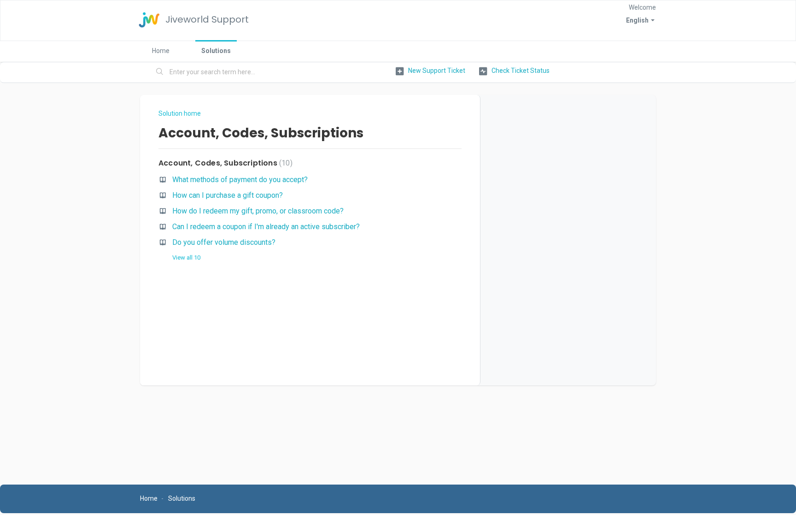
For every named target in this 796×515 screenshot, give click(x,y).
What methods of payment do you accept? (240, 179)
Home (161, 50)
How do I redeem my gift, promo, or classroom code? (258, 211)
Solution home (179, 113)
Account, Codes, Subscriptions (224, 163)
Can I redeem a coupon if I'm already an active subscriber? (266, 226)
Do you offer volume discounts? (223, 242)
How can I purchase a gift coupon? (227, 195)
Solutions (216, 50)
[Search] (160, 72)
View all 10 (186, 257)
